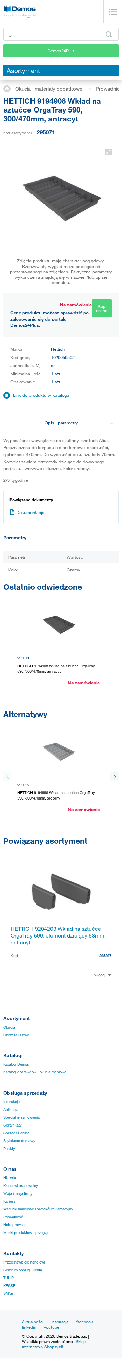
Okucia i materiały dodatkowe (48, 89)
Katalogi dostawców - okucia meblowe (34, 1072)
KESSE (9, 1285)
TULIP (8, 1277)
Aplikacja (10, 1109)
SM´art (8, 1293)
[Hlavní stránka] (9, 88)
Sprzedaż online (16, 1133)
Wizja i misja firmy (18, 1193)
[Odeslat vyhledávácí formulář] (109, 34)
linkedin (29, 1327)
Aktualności (32, 1321)
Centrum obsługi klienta (22, 1270)
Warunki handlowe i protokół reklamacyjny (38, 1209)
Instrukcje (11, 1101)
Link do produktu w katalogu (41, 395)
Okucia (9, 1027)
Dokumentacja (30, 512)
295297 (105, 955)
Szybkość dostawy (19, 1140)
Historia (9, 1177)
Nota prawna (14, 1224)
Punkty (9, 1148)
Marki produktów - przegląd (26, 1232)
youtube (51, 1327)
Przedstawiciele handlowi (24, 1262)
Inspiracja (59, 1321)
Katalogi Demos (16, 1064)
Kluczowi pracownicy (20, 1185)
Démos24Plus (61, 50)
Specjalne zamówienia (21, 1117)
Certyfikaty (12, 1125)
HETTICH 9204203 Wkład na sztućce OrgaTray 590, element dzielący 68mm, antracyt (58, 935)
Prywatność (13, 1217)
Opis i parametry (61, 422)
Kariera (9, 1201)
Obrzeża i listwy (16, 1035)
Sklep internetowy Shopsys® (54, 1344)
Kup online (101, 308)
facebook (84, 1321)
